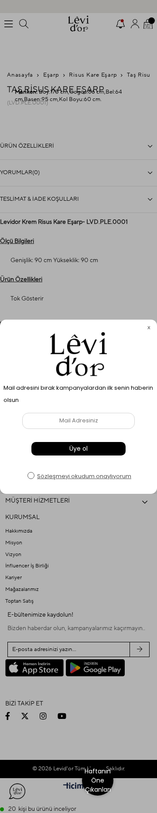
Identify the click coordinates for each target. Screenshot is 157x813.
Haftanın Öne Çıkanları (98, 780)
